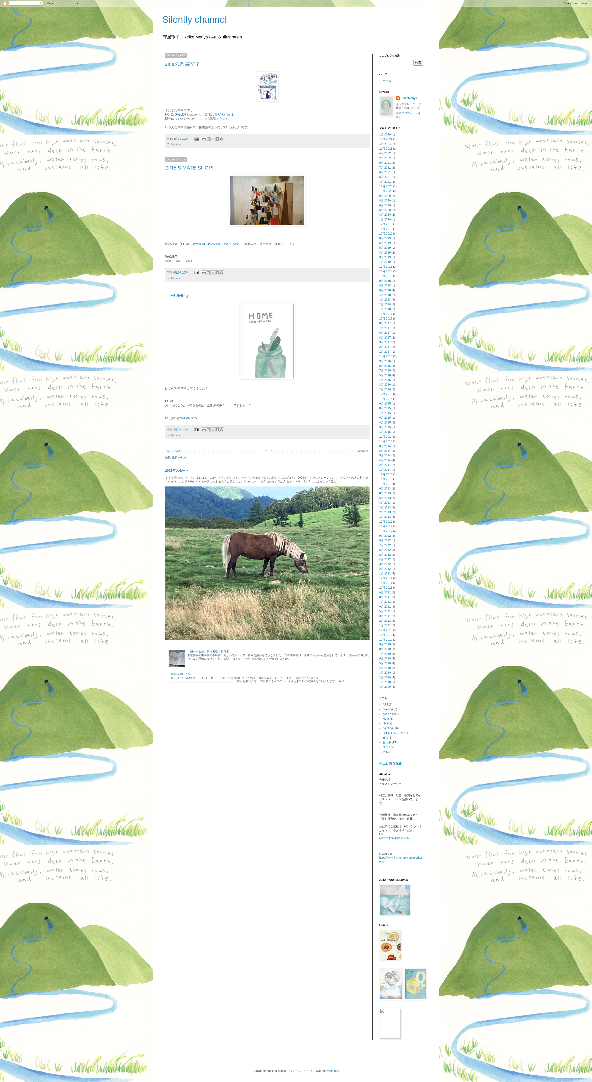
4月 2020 (385, 214)
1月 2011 (385, 625)
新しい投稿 (173, 451)
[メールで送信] (204, 139)
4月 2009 (385, 686)
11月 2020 (385, 186)
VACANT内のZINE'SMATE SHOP (218, 244)
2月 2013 (385, 512)
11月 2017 (385, 314)
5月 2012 (385, 554)
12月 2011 (385, 578)
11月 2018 (385, 271)
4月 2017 (385, 337)
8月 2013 (385, 493)
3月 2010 (385, 672)
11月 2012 (385, 526)
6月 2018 (385, 290)
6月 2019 (385, 243)
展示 (385, 747)
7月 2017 (385, 328)
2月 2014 (385, 465)
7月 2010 (385, 653)
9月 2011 (385, 592)
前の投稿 (362, 451)
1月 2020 (385, 219)
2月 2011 (385, 620)
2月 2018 (385, 304)
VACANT (186, 418)
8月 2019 (385, 238)
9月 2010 (385, 644)
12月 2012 (385, 521)
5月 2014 (385, 455)
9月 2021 (385, 162)
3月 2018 (385, 299)
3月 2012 (385, 564)
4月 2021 (385, 181)
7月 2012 (385, 545)
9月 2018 (385, 280)
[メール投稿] (196, 138)
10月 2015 (385, 399)
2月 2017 (385, 346)
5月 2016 (385, 375)
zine (178, 144)
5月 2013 (385, 498)
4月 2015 (385, 422)
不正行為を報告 (390, 763)
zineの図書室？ (182, 64)
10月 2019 (385, 233)
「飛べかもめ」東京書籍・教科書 (208, 651)
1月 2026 (385, 134)
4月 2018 (385, 295)
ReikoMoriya (409, 98)
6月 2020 (385, 205)
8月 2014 (385, 446)
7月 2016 (385, 370)
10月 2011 (385, 587)
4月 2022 (385, 153)
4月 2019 (385, 252)
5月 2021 (385, 177)
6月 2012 (385, 550)
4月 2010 (385, 668)
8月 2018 (385, 285)
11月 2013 (385, 479)
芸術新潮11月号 (181, 674)
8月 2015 (385, 408)
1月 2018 (385, 309)
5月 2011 (385, 611)
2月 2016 (385, 389)
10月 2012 (385, 531)
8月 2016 (385, 365)
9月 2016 (385, 361)
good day (389, 714)
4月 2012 (385, 559)
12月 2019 (385, 224)
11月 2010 (385, 635)
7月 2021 (385, 167)
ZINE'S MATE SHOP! (189, 168)
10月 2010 (385, 639)
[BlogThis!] (208, 139)
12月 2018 (385, 266)
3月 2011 (385, 616)
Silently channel (194, 19)
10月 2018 (385, 276)
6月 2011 (385, 606)
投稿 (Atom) (179, 457)
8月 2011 (385, 597)
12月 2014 (385, 436)
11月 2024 (385, 139)
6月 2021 (385, 172)
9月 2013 (385, 488)
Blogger (334, 1071)
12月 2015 (385, 394)
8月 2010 (385, 649)
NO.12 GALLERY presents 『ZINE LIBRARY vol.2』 (200, 114)
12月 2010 (385, 630)
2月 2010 (385, 677)
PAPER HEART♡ (394, 732)
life (384, 723)
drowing (388, 709)
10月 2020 (385, 191)
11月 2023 (385, 148)
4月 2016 (385, 380)
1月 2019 (385, 261)
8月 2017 (385, 323)
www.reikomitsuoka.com (394, 838)
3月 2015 (385, 427)
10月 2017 (385, 318)
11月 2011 (385, 583)
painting (388, 728)
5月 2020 (385, 210)
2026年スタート (177, 470)
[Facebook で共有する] (217, 139)
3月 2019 (385, 257)
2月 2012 (385, 569)
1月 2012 (385, 573)
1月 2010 (385, 682)
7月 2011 (385, 601)
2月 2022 (385, 158)
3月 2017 (385, 342)
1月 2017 (385, 351)
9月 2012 (385, 535)
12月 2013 (385, 474)
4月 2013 (385, 502)
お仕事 (387, 742)
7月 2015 (385, 413)
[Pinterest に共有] (221, 139)
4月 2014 (385, 460)
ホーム (269, 451)
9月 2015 (385, 403)
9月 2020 (385, 196)
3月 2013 (385, 507)
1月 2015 (385, 431)
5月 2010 (385, 663)
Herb (386, 718)
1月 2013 (385, 516)
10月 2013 (385, 484)
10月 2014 (385, 441)
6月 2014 (385, 450)
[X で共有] (212, 139)
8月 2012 (385, 540)
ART (385, 704)
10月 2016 (385, 356)
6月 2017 (385, 332)
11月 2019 (385, 229)
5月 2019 (385, 247)
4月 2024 (385, 144)
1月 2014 (385, 469)
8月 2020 (385, 200)
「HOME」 (178, 295)
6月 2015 (385, 417)
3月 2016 (385, 384)
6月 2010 (385, 658)
